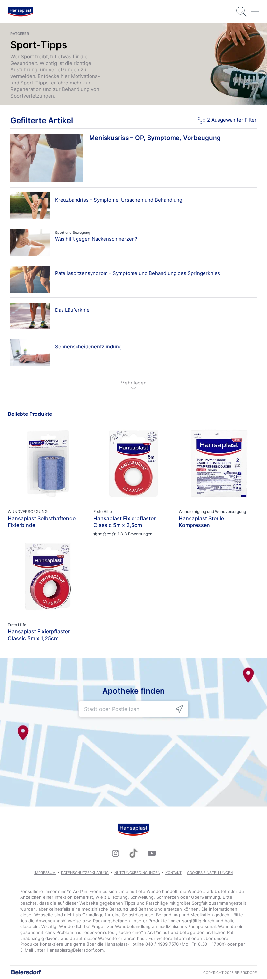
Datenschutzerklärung (85, 872)
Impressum (45, 872)
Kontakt (173, 872)
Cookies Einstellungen (210, 872)
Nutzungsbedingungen (137, 872)
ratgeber (19, 33)
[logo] (20, 12)
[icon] (179, 709)
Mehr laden (133, 383)
